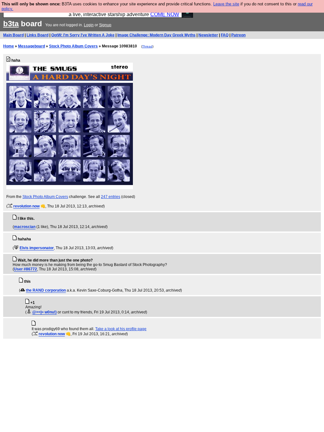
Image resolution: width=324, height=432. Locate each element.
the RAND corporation (46, 290)
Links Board (37, 35)
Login (89, 25)
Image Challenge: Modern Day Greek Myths (156, 35)
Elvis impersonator (37, 248)
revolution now (26, 206)
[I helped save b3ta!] (10, 206)
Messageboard (31, 46)
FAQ (224, 35)
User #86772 (25, 269)
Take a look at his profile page (120, 329)
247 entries (110, 196)
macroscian (24, 227)
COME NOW (164, 14)
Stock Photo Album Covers (73, 46)
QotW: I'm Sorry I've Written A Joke (83, 35)
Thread (147, 46)
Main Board (13, 35)
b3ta (11, 23)
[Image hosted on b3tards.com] (69, 188)
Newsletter (208, 35)
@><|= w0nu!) (44, 312)
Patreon (238, 35)
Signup (105, 25)
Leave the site (226, 4)
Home (8, 46)
